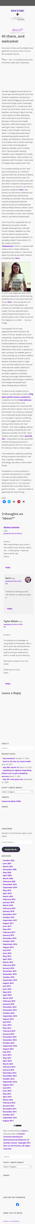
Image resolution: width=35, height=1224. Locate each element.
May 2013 (7, 1058)
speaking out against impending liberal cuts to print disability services (16, 773)
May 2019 (7, 890)
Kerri (25, 1131)
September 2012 (10, 1082)
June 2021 (7, 863)
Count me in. (11, 849)
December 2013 (9, 1037)
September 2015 (10, 980)
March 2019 (8, 896)
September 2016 (10, 944)
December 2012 (9, 1073)
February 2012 (9, 1103)
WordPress (15, 1221)
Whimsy (6, 1221)
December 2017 (9, 914)
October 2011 (8, 1115)
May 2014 (7, 1028)
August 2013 (8, 1049)
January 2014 (8, 1034)
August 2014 (8, 1019)
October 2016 (8, 941)
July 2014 (7, 1022)
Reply (7, 567)
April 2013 (7, 1061)
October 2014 (8, 1013)
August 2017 (8, 923)
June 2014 (7, 1025)
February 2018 (9, 908)
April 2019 (7, 893)
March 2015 (8, 998)
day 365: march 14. (11, 767)
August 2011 (8, 1120)
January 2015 (8, 1004)
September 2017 (10, 920)
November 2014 (10, 1010)
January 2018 (8, 911)
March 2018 (8, 905)
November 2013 (10, 1040)
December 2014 (9, 1007)
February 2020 (9, 881)
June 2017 (7, 926)
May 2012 (7, 1094)
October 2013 (8, 1043)
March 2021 (8, 866)
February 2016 (9, 965)
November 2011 (10, 1111)
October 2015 (8, 977)
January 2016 (8, 968)
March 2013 (8, 1064)
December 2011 (9, 1109)
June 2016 (7, 953)
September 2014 (10, 1016)
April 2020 (7, 875)
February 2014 (9, 1031)
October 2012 (8, 1079)
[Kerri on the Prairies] (17, 1204)
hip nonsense (9, 758)
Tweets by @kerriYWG (11, 801)
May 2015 (7, 992)
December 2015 (9, 971)
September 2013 (10, 1046)
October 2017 (8, 917)
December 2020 (9, 869)
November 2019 (10, 884)
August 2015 (8, 983)
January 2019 (8, 902)
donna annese (11, 527)
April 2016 (7, 959)
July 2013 (7, 1052)
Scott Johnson (25, 400)
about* (17, 29)
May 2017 (7, 929)
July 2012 (7, 1088)
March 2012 (8, 1100)
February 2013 (9, 1067)
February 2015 (9, 1001)
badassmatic (7, 246)
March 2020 (8, 878)
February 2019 (9, 899)
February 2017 (9, 932)
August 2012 (8, 1085)
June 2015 (7, 989)
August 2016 (8, 947)
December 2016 (9, 938)
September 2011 (10, 1117)
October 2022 (8, 860)
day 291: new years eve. (13, 779)
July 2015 (7, 986)
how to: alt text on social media (17, 761)
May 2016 (7, 956)
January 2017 (8, 935)
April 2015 (7, 995)
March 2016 (8, 962)
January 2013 (8, 1070)
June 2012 (7, 1091)
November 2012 (10, 1076)
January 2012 (8, 1106)
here (21, 189)
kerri (23, 33)
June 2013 (7, 1055)
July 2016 (7, 950)
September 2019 (10, 887)
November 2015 (10, 974)
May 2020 (7, 872)
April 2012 (7, 1097)
